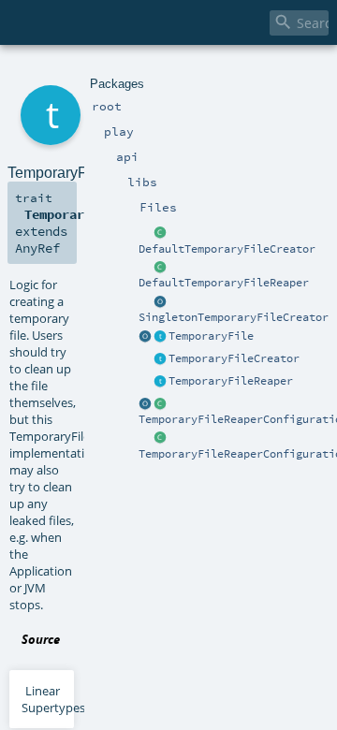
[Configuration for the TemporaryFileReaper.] (160, 404)
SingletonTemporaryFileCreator (234, 317)
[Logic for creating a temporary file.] (160, 359)
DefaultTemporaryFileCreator (227, 249)
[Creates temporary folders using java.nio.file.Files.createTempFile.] (160, 302)
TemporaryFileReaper (230, 380)
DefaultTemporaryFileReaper (224, 282)
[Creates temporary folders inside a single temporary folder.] (160, 233)
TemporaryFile (211, 336)
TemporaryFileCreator (234, 358)
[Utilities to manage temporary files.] (145, 336)
